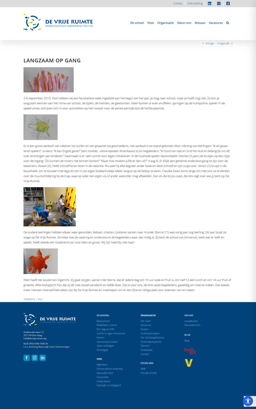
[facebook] (27, 358)
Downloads (147, 350)
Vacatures (146, 325)
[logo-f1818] (190, 348)
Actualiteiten (191, 321)
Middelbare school (107, 325)
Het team (146, 321)
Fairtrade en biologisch (109, 385)
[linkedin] (43, 358)
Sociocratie (103, 377)
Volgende (223, 43)
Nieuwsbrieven (192, 325)
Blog (40, 299)
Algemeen (102, 364)
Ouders (145, 329)
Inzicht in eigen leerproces (111, 333)
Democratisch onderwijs (110, 368)
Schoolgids (102, 350)
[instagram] (35, 358)
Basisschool (103, 321)
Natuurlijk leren (105, 373)
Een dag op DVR (105, 329)
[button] (227, 22)
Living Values (103, 381)
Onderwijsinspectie (151, 341)
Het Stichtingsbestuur (152, 337)
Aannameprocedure (107, 341)
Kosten (100, 337)
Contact (145, 354)
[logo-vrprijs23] (188, 360)
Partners (145, 345)
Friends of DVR (149, 373)
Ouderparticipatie (150, 333)
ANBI (143, 368)
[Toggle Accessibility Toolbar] (248, 401)
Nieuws (188, 315)
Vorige (209, 43)
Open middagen (105, 345)
